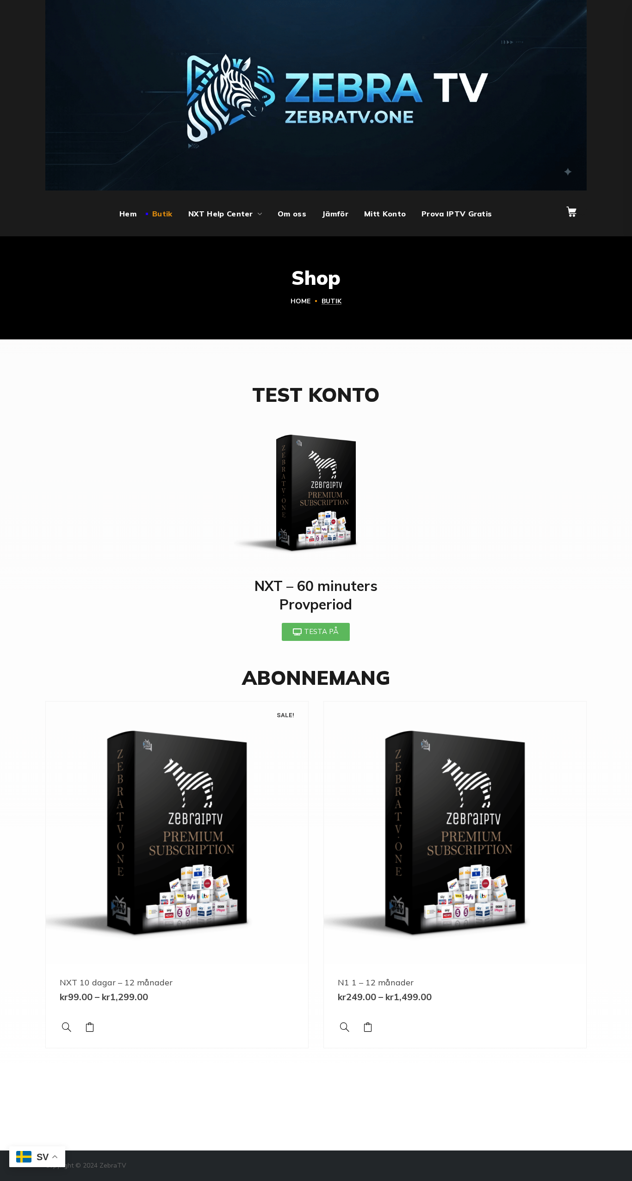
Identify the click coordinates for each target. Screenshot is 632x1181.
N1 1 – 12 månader (376, 982)
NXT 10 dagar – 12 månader (116, 982)
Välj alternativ (90, 1027)
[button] (571, 212)
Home (300, 301)
